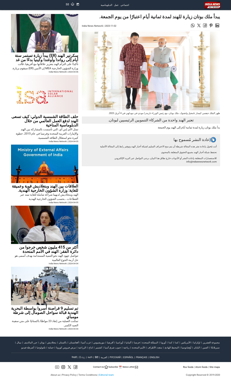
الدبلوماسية (106, 5)
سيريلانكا (215, 347)
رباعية (126, 347)
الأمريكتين (186, 342)
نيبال (19, 342)
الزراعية (82, 347)
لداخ (91, 347)
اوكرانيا (196, 342)
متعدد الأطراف (155, 347)
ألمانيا (128, 342)
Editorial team (106, 375)
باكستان (63, 342)
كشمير (98, 347)
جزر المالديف (30, 342)
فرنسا (137, 342)
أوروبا (163, 342)
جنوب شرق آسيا (112, 347)
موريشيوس (98, 342)
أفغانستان (74, 342)
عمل (116, 5)
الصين (205, 347)
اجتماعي (125, 5)
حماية (51, 347)
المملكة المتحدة (150, 342)
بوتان (42, 342)
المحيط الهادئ (172, 347)
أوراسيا (119, 342)
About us (55, 375)
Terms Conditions (87, 375)
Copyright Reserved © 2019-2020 (203, 375)
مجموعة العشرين (211, 342)
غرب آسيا (86, 342)
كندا (177, 342)
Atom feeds (201, 367)
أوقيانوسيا (186, 347)
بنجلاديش (51, 342)
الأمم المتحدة (138, 347)
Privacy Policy (69, 375)
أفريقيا (110, 342)
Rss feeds (188, 367)
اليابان (197, 347)
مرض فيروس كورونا (66, 347)
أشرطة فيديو (27, 347)
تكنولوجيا (41, 347)
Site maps (214, 367)
